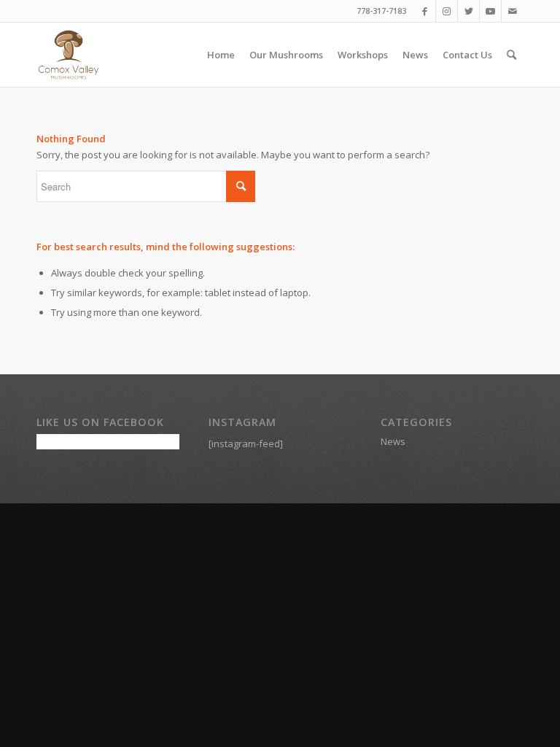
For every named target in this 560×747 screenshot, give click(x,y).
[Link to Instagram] (446, 11)
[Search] (511, 55)
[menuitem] (221, 55)
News (393, 441)
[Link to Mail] (513, 11)
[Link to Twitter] (468, 11)
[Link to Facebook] (424, 11)
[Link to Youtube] (490, 11)
